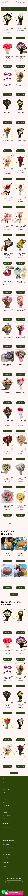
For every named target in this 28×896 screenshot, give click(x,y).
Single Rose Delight (7, 196)
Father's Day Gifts (7, 873)
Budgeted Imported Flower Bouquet (7, 254)
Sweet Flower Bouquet (20, 506)
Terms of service (9, 892)
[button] (2, 1)
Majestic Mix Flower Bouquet (20, 393)
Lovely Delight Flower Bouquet (20, 449)
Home (4, 782)
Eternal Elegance (20, 168)
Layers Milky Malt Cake (20, 579)
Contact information (18, 892)
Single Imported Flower (20, 282)
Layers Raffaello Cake (7, 553)
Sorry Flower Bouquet (20, 26)
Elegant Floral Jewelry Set (7, 85)
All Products (6, 805)
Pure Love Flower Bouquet (7, 477)
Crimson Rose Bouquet (7, 113)
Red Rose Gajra (7, 281)
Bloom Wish (7, 392)
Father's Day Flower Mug (20, 254)
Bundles (5, 799)
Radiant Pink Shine (20, 337)
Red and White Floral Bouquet (7, 141)
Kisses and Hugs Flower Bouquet (20, 421)
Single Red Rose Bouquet (20, 197)
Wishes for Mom (7, 310)
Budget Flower (6, 812)
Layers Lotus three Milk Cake (20, 553)
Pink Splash (20, 364)
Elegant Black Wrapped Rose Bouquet (7, 28)
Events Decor (6, 796)
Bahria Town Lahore (8, 847)
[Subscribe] (21, 882)
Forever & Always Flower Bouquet (7, 421)
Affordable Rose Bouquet (7, 226)
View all (14, 594)
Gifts (4, 792)
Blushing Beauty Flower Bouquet (7, 506)
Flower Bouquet (13, 889)
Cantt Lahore (6, 854)
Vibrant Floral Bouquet (20, 113)
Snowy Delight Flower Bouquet (20, 477)
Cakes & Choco (7, 789)
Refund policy (13, 890)
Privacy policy (20, 890)
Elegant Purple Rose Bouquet (20, 57)
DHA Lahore (6, 844)
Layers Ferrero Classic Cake (7, 579)
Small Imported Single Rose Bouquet (20, 226)
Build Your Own (7, 818)
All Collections (6, 802)
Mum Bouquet (7, 337)
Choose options (7, 38)
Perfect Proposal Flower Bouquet (7, 449)
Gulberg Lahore (7, 851)
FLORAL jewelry (7, 815)
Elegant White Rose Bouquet (20, 141)
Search (5, 866)
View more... (6, 857)
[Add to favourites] (12, 28)
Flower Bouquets (7, 786)
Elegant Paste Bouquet (7, 169)
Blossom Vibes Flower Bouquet (7, 365)
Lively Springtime (20, 310)
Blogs (4, 869)
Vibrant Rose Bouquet (7, 57)
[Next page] (17, 522)
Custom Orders (7, 809)
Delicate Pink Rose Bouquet (20, 85)
